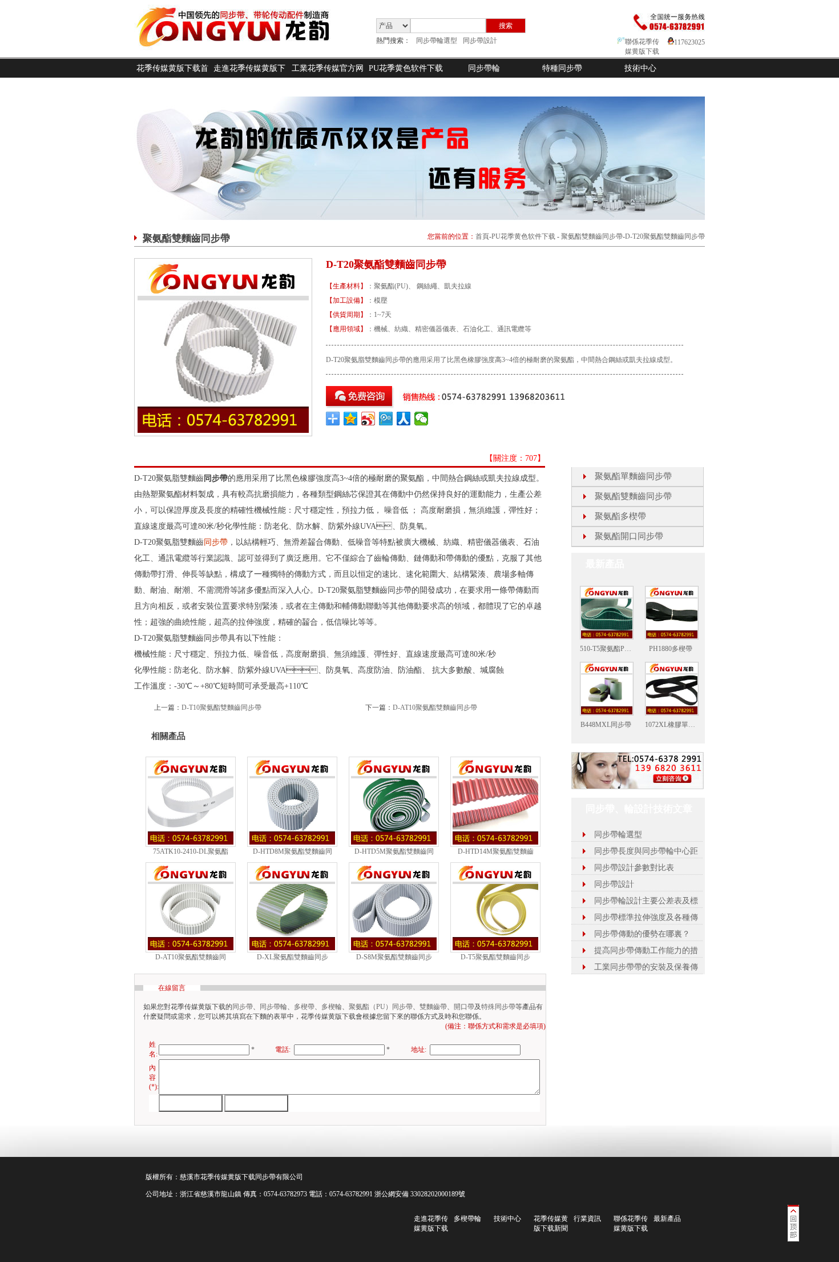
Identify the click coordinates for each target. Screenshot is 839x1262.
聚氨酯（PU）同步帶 (381, 1007)
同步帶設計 (480, 41)
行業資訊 (587, 1219)
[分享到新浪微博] (368, 418)
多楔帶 (304, 1007)
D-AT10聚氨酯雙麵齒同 (190, 957)
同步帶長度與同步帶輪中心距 (646, 851)
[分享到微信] (421, 418)
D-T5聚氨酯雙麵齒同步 (495, 957)
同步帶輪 (484, 68)
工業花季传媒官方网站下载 (328, 77)
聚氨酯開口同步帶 (629, 536)
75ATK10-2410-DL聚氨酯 (190, 851)
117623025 (689, 42)
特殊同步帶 (498, 1007)
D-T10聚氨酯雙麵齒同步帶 (221, 708)
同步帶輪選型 (436, 41)
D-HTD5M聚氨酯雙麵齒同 (394, 851)
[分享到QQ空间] (351, 418)
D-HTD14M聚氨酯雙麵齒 (496, 851)
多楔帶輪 (467, 1219)
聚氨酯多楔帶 (620, 516)
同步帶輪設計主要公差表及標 (646, 901)
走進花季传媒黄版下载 (249, 77)
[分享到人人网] (404, 418)
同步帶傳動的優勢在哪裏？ (642, 934)
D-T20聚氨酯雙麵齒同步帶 (665, 236)
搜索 (506, 26)
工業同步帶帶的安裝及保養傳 (646, 967)
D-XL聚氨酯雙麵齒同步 (292, 957)
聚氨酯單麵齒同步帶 (633, 476)
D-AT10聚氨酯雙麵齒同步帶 (435, 708)
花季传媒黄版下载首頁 (172, 77)
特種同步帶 (562, 68)
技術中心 (640, 68)
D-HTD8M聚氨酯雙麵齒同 (292, 851)
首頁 (482, 236)
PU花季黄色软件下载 (406, 68)
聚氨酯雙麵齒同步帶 (592, 236)
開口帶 (464, 1007)
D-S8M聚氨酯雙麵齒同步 (394, 957)
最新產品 (667, 1219)
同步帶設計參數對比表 (634, 867)
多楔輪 (331, 1007)
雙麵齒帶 (433, 1007)
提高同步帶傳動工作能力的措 (646, 950)
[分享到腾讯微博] (386, 418)
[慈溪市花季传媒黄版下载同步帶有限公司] (242, 55)
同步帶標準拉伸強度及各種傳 (646, 917)
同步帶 (216, 542)
